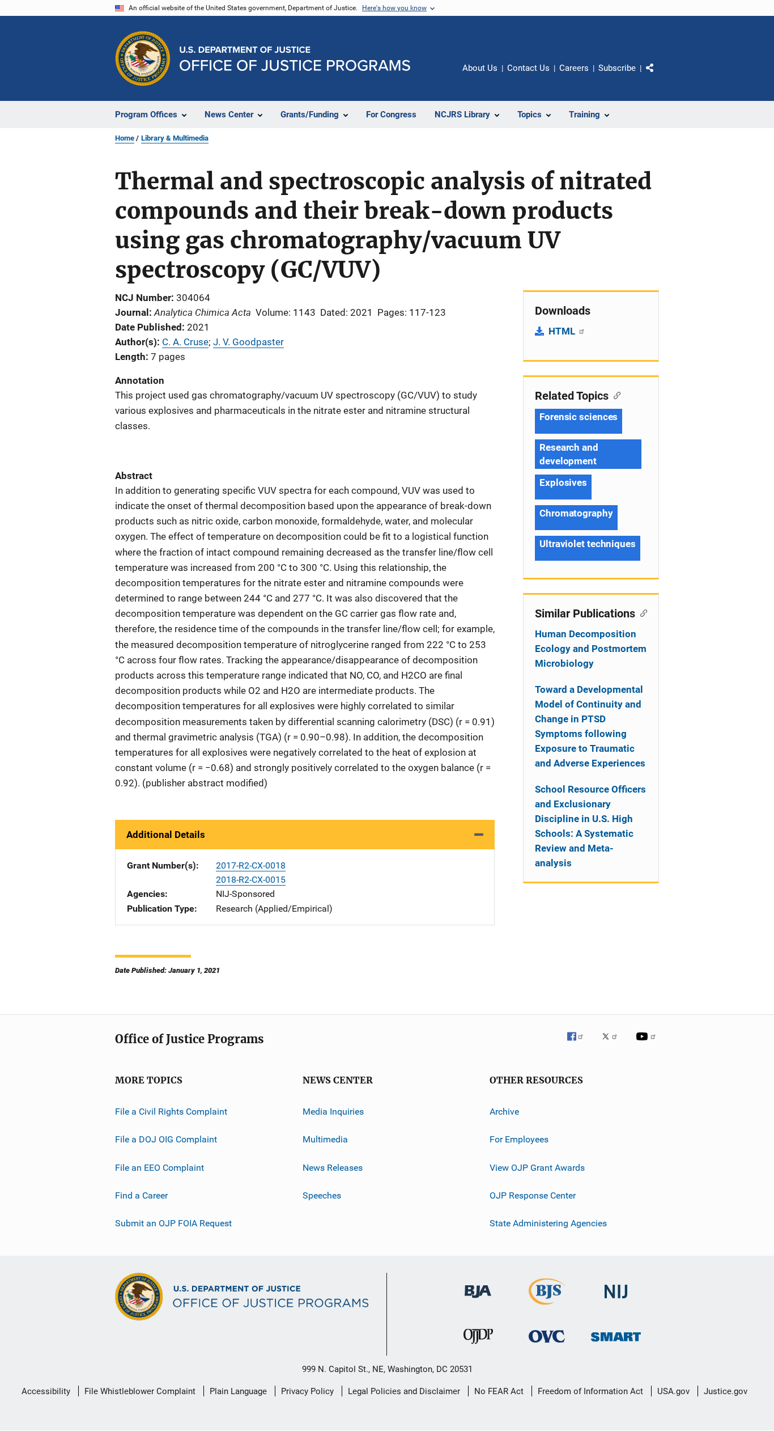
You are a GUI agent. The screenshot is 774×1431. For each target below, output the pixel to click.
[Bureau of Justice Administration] (478, 1300)
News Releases (333, 1167)
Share (659, 76)
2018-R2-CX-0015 (251, 879)
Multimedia (325, 1139)
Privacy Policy (307, 1391)
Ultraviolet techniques (587, 543)
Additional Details (165, 834)
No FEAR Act (499, 1391)
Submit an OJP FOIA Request (173, 1223)
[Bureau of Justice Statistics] (547, 1307)
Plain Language (238, 1391)
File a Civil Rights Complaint (171, 1111)
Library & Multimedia (175, 138)
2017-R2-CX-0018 (251, 865)
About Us (479, 68)
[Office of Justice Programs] (143, 58)
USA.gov (673, 1391)
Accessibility (46, 1391)
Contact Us (528, 68)
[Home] (295, 58)
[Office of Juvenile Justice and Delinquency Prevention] (478, 1346)
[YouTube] (647, 1044)
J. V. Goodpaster (248, 342)
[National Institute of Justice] (616, 1300)
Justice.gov (725, 1391)
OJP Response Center (533, 1195)
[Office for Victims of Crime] (547, 1344)
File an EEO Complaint (159, 1167)
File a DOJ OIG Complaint (166, 1139)
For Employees (519, 1139)
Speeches (322, 1195)
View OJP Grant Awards (537, 1167)
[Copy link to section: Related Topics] (614, 394)
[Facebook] (579, 1044)
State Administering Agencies (548, 1223)
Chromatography (576, 513)
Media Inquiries (333, 1111)
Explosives (563, 482)
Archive (504, 1111)
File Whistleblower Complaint (139, 1391)
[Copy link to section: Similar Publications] (641, 612)
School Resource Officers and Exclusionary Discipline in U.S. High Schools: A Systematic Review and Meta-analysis (590, 826)
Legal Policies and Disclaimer (404, 1391)
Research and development (568, 454)
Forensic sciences (578, 416)
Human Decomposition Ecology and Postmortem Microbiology (591, 648)
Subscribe (617, 68)
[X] (613, 1044)
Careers (574, 68)
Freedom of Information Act (590, 1391)
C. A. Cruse (185, 342)
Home (124, 138)
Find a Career (141, 1195)
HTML (562, 331)
